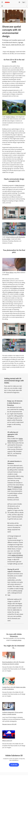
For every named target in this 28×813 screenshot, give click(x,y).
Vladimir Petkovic (10, 117)
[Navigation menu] (2, 2)
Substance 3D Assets (13, 292)
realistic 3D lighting (17, 555)
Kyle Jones (12, 51)
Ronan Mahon (9, 272)
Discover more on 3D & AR (9, 724)
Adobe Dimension (20, 185)
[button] (19, 2)
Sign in (23, 2)
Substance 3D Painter (11, 286)
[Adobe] (7, 2)
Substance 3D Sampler (19, 288)
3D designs (11, 136)
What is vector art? (7, 740)
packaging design (16, 640)
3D (2, 6)
